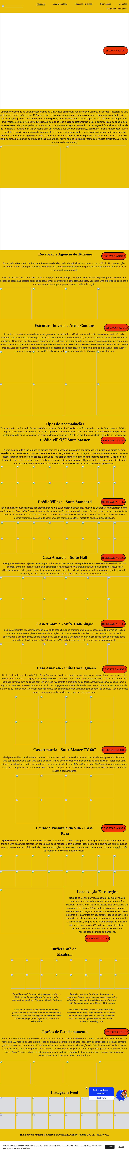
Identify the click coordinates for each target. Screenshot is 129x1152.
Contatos (123, 4)
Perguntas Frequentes (117, 9)
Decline (121, 1147)
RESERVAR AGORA (116, 50)
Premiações (105, 4)
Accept (109, 1147)
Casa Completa (60, 4)
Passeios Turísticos (83, 4)
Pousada (41, 4)
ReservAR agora (116, 327)
